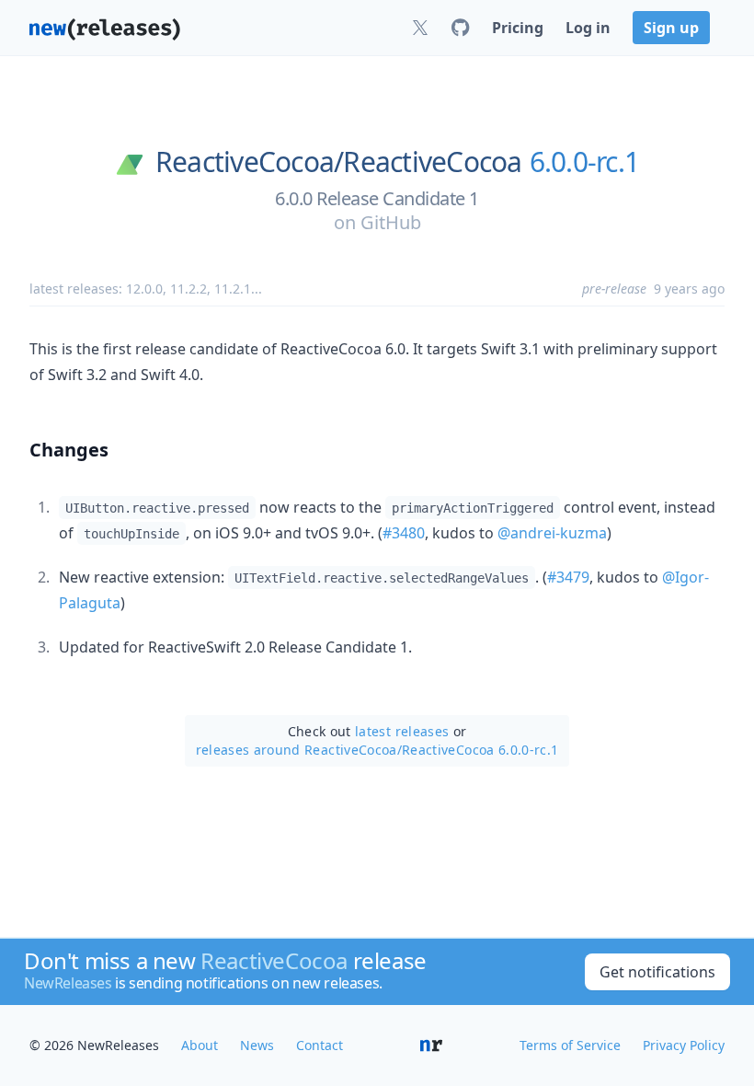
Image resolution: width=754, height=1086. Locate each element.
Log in (588, 27)
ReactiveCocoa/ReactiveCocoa (338, 161)
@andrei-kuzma (552, 533)
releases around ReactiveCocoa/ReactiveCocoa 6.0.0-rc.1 (377, 749)
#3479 (568, 577)
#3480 (404, 533)
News (257, 1045)
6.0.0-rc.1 (585, 161)
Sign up (671, 27)
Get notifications (657, 972)
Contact (319, 1045)
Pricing (517, 27)
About (199, 1045)
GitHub (390, 222)
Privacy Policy (684, 1045)
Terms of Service (570, 1045)
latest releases (402, 731)
